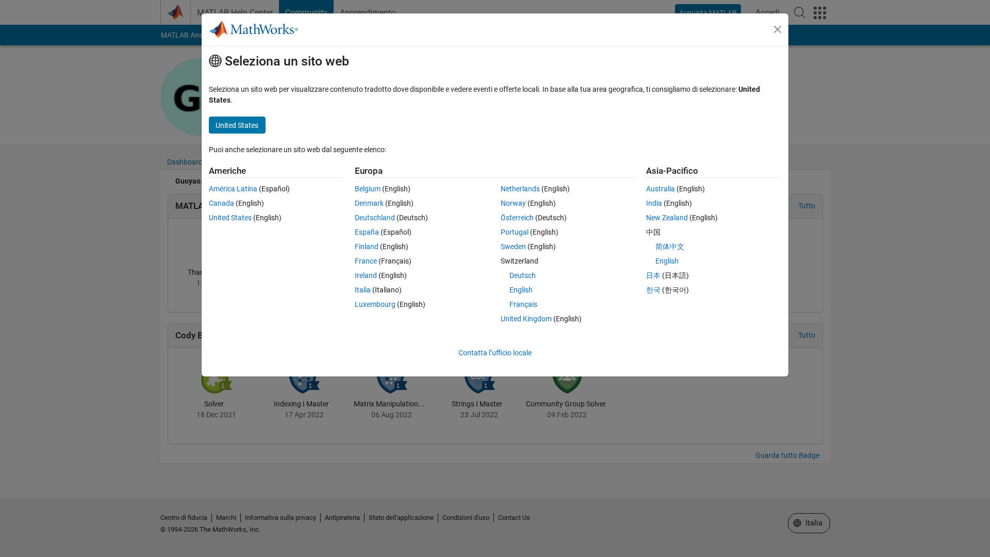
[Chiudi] (777, 29)
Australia (660, 189)
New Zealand (667, 218)
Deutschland (375, 218)
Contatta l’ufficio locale (495, 353)
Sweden (513, 246)
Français (523, 304)
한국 (653, 290)
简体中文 (669, 246)
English (521, 290)
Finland (366, 246)
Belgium (368, 189)
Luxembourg (375, 304)
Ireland (366, 275)
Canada (221, 203)
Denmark (369, 203)
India (654, 203)
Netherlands (520, 189)
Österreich (517, 218)
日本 (653, 275)
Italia (363, 290)
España (367, 232)
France (366, 261)
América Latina (233, 189)
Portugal (515, 232)
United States (230, 218)
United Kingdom (526, 319)
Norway (513, 203)
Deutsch (522, 275)
